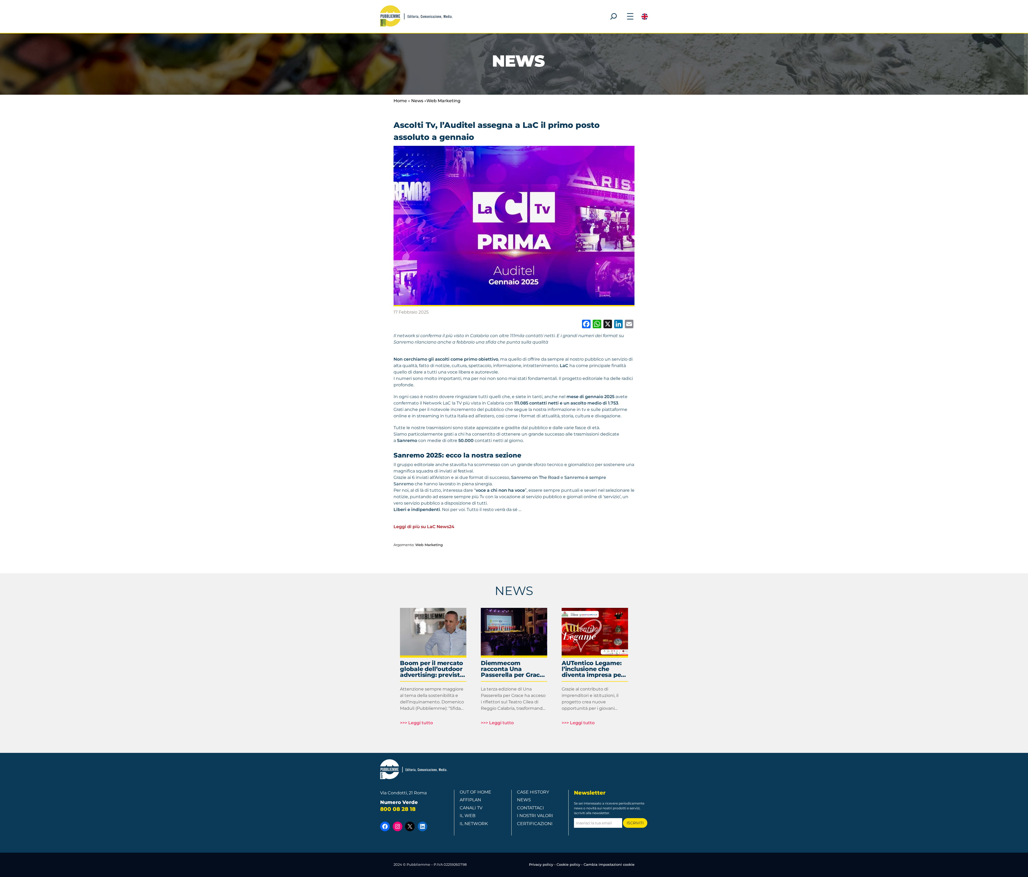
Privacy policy (541, 864)
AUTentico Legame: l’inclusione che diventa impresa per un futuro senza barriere (592, 669)
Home (400, 100)
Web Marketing (443, 100)
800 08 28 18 (397, 809)
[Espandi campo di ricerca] (613, 16)
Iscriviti (635, 823)
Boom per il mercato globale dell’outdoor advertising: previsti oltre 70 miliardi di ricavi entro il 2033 (431, 669)
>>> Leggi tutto (416, 722)
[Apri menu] (630, 16)
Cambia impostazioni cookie (609, 864)
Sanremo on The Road (535, 477)
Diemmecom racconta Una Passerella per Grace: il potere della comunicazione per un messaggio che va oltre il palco (513, 669)
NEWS (514, 590)
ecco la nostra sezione (483, 455)
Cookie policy (568, 864)
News (417, 100)
